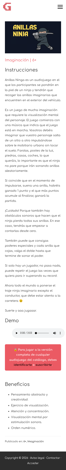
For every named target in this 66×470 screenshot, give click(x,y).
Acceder (33, 463)
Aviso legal (37, 458)
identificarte (23, 365)
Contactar (53, 458)
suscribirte (44, 365)
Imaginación (35, 441)
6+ (24, 441)
